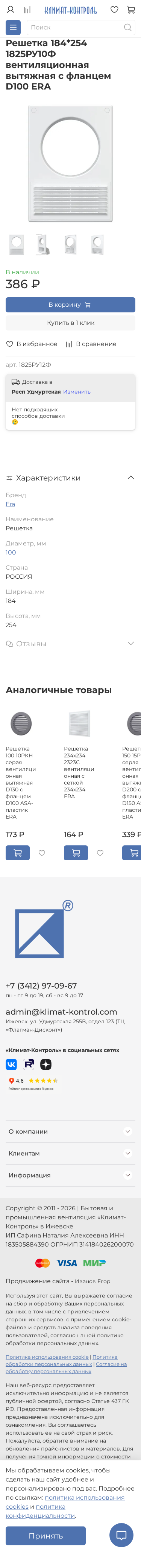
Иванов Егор (93, 1281)
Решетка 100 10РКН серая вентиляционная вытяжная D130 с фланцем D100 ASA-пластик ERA (21, 782)
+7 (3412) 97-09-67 (41, 985)
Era (10, 504)
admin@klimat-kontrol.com (61, 1011)
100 (11, 552)
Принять (46, 1535)
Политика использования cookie (47, 1357)
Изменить (77, 391)
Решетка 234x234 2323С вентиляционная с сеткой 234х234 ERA (79, 772)
